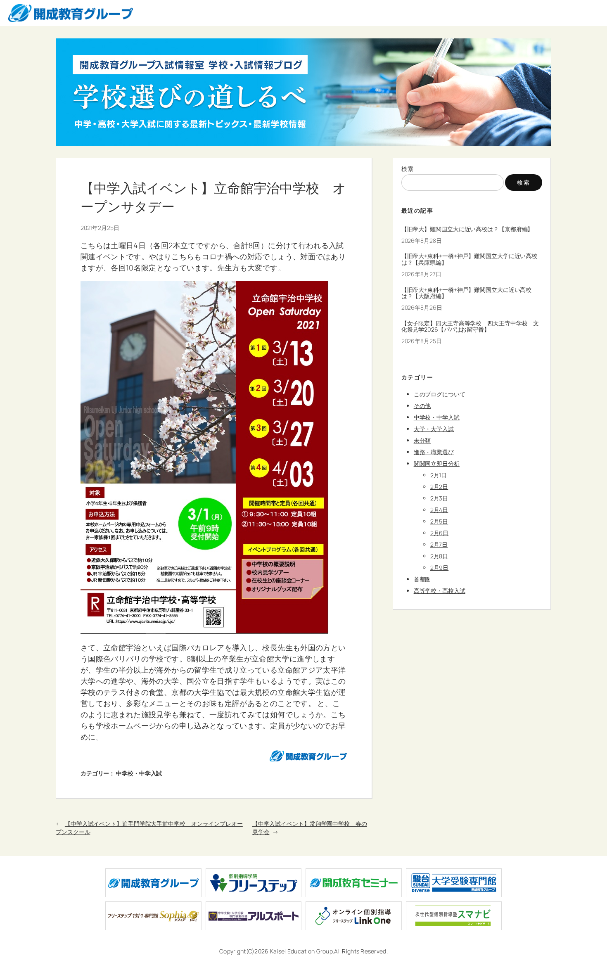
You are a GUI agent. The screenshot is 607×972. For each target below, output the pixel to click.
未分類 (422, 440)
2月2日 (439, 487)
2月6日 (439, 533)
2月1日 (438, 475)
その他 (422, 406)
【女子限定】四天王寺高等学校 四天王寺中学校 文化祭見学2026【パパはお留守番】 (470, 326)
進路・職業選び (434, 452)
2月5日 (439, 521)
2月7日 (439, 544)
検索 (407, 169)
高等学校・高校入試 (439, 591)
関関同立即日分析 (437, 463)
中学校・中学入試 (139, 773)
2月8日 (439, 556)
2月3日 (439, 498)
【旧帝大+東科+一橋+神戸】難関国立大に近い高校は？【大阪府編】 (466, 293)
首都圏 (422, 579)
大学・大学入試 (434, 429)
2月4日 (439, 510)
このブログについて (439, 394)
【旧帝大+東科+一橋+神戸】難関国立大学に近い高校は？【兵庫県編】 (469, 259)
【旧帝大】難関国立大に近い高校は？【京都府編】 (467, 229)
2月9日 (439, 567)
